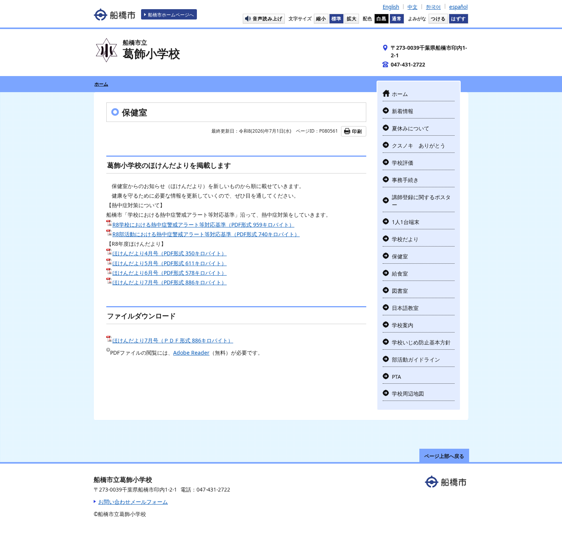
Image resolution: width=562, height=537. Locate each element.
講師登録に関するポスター (421, 200)
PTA (396, 376)
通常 (397, 18)
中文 (412, 6)
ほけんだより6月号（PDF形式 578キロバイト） (169, 272)
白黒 (382, 18)
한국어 (433, 6)
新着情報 (402, 111)
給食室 (400, 273)
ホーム (101, 84)
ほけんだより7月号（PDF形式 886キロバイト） (169, 282)
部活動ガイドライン (416, 359)
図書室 (400, 290)
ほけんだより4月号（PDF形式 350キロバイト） (169, 253)
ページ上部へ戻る (444, 456)
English (391, 6)
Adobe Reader (191, 352)
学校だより (405, 239)
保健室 (400, 256)
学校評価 (402, 162)
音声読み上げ (268, 18)
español (458, 6)
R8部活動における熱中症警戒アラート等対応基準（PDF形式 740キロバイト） (206, 234)
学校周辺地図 (408, 393)
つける (438, 18)
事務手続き (405, 179)
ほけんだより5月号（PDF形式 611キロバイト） (169, 263)
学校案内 (402, 325)
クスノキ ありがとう (418, 145)
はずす (458, 18)
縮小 (321, 18)
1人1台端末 (405, 222)
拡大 (352, 18)
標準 (336, 18)
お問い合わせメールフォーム (133, 501)
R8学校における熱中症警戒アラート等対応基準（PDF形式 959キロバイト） (203, 224)
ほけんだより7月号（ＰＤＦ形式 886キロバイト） (172, 340)
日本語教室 (405, 307)
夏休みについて (410, 128)
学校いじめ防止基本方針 (421, 342)
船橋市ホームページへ (171, 14)
